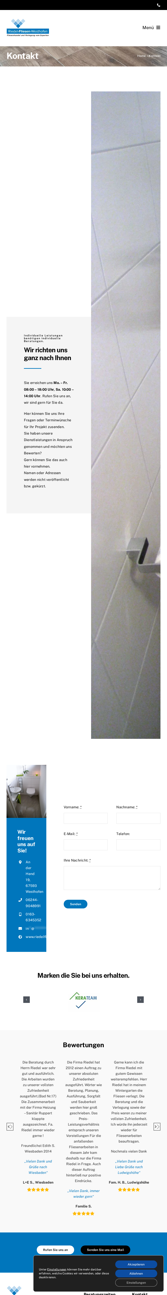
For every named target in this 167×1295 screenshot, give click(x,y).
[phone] (158, 5)
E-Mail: (71, 834)
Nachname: (126, 807)
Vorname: (73, 807)
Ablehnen (136, 1273)
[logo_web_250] (28, 20)
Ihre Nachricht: (77, 860)
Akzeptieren (136, 1264)
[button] (26, 999)
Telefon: (123, 834)
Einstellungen (56, 1269)
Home (141, 56)
